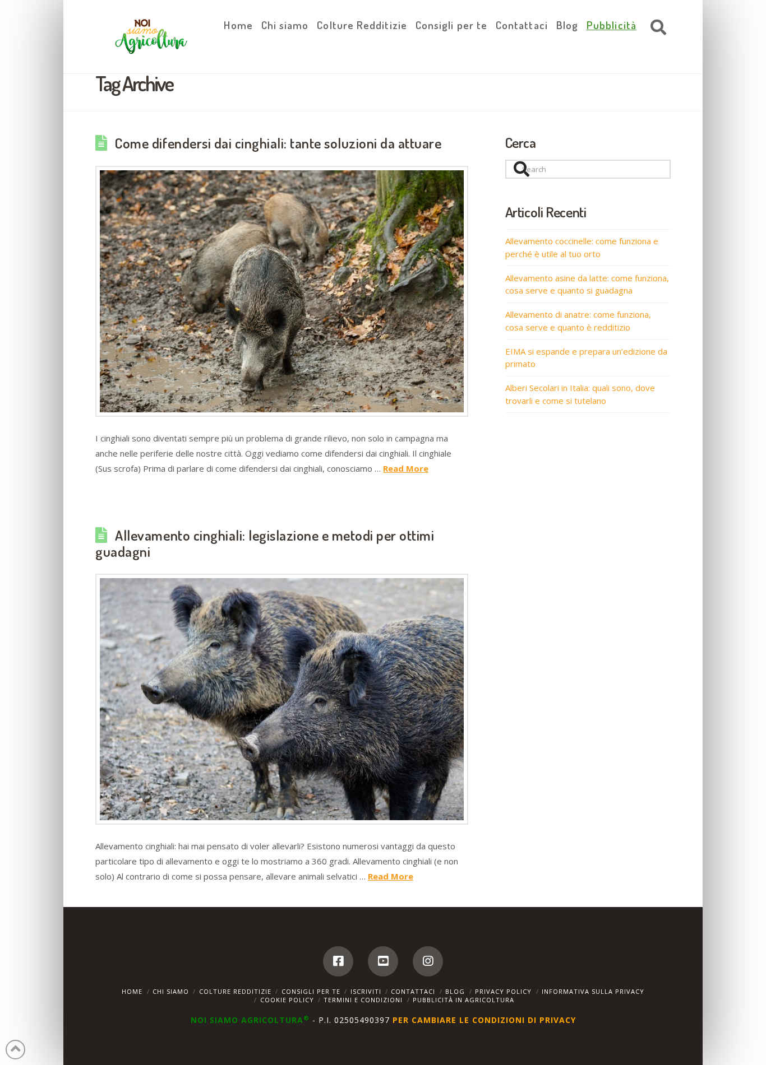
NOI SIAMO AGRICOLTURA (250, 1020)
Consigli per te (311, 991)
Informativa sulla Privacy (593, 991)
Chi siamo (171, 991)
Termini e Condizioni (363, 1000)
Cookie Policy (287, 1000)
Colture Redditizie (235, 991)
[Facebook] (338, 961)
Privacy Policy (503, 991)
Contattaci (413, 991)
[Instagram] (428, 961)
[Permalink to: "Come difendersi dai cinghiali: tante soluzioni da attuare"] (282, 291)
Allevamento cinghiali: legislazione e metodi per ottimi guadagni (264, 543)
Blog (455, 991)
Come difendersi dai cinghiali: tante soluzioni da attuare (278, 143)
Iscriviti (365, 991)
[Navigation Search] (655, 28)
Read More (405, 468)
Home (132, 991)
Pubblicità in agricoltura (463, 1000)
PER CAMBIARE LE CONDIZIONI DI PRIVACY (484, 1020)
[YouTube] (383, 961)
